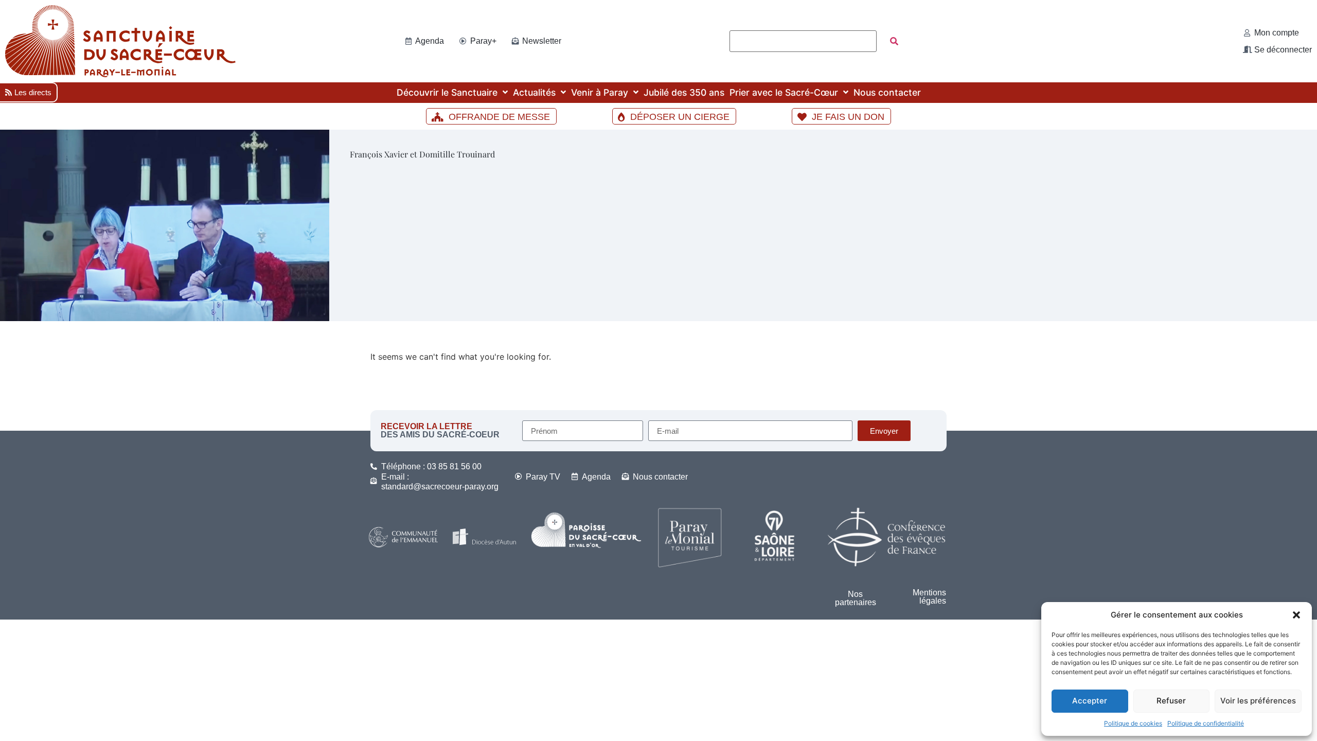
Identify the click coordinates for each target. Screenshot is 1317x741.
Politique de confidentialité (1205, 723)
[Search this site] (803, 41)
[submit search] (894, 41)
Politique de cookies (1133, 723)
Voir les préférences (1258, 700)
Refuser (1171, 700)
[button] (1296, 615)
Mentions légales (929, 596)
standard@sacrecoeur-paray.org (440, 486)
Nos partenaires (855, 598)
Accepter (1089, 700)
